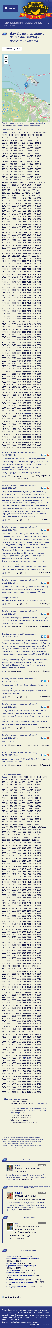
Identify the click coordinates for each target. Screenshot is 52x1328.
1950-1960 (16, 245)
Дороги (12, 1108)
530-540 (13, 159)
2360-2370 (26, 272)
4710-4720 (16, 427)
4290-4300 (36, 398)
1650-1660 (36, 224)
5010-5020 (36, 445)
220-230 (5, 143)
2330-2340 (36, 269)
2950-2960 (16, 311)
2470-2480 (16, 279)
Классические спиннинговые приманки (22, 1259)
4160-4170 (26, 390)
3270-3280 (16, 332)
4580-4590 (6, 419)
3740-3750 (6, 364)
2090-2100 (36, 253)
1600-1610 (26, 222)
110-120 (39, 135)
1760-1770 (26, 232)
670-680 (5, 167)
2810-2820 (36, 300)
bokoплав (19, 1223)
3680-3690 (26, 358)
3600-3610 (26, 353)
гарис (47, 671)
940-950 (21, 180)
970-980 (5, 182)
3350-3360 (16, 337)
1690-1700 (36, 227)
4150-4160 (16, 390)
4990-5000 (16, 445)
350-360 (30, 148)
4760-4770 (26, 429)
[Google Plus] (48, 454)
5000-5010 (26, 445)
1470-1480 (16, 214)
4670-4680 (16, 424)
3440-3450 (26, 343)
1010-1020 (42, 182)
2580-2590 (6, 287)
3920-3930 (26, 374)
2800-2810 (26, 300)
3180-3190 (6, 327)
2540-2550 (6, 285)
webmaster (34, 1327)
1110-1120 (16, 190)
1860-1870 (6, 240)
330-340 (13, 148)
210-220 (38, 140)
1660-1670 (6, 227)
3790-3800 (16, 366)
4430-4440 (16, 408)
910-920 (38, 177)
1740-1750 (6, 232)
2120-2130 (26, 256)
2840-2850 (26, 303)
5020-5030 (6, 448)
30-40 (32, 132)
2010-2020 (36, 248)
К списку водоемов (13, 49)
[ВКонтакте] (42, 454)
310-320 (38, 146)
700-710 (30, 167)
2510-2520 (16, 282)
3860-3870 (6, 371)
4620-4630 (6, 421)
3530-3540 (36, 348)
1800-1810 (26, 235)
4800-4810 (26, 432)
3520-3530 (26, 348)
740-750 (21, 169)
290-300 (21, 146)
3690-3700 (36, 358)
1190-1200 (16, 196)
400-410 (30, 151)
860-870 (38, 175)
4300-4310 (6, 400)
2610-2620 (36, 287)
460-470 (38, 153)
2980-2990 (6, 314)
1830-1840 (16, 237)
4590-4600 (16, 419)
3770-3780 (36, 364)
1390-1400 (16, 209)
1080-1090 (26, 188)
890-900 (21, 177)
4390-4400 (16, 406)
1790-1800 (16, 235)
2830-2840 (16, 303)
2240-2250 (26, 264)
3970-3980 (36, 377)
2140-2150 (6, 258)
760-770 (38, 169)
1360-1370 (26, 206)
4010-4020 (36, 379)
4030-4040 (16, 382)
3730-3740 (36, 361)
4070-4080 (16, 385)
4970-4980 (36, 442)
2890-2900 (36, 306)
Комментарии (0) (16, 476)
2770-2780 (36, 298)
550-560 (30, 159)
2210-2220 (36, 261)
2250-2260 (36, 264)
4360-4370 (26, 403)
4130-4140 (36, 387)
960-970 (38, 180)
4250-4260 (36, 395)
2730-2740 (36, 295)
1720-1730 (26, 230)
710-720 (38, 167)
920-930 (5, 180)
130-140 (13, 138)
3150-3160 (16, 324)
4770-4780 (36, 429)
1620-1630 (6, 224)
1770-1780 (36, 232)
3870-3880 (16, 371)
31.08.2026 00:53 (24, 1256)
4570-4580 (36, 416)
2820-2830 (6, 303)
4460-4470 (6, 411)
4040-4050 (26, 382)
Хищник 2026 (11, 1256)
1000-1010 (32, 182)
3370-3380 (36, 337)
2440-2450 (26, 277)
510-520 (38, 156)
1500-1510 (6, 217)
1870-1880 (16, 240)
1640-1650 (26, 224)
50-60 (45, 132)
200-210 (30, 140)
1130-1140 (35, 190)
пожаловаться (24, 478)
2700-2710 (6, 295)
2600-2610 (26, 287)
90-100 (23, 135)
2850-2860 (36, 303)
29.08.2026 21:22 (27, 1273)
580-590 (13, 161)
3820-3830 (6, 369)
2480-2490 (26, 279)
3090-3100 (36, 319)
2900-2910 (6, 308)
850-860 (30, 175)
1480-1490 (26, 214)
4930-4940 (36, 440)
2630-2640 (16, 290)
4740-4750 (6, 429)
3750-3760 (16, 364)
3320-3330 (26, 335)
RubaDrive (19, 1193)
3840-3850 (26, 369)
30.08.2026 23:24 (13, 1261)
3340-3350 (6, 337)
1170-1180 (36, 193)
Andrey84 (46, 604)
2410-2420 (36, 274)
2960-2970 (26, 311)
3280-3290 (26, 332)
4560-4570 (26, 416)
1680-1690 (26, 227)
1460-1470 (6, 214)
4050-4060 (36, 382)
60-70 (4, 135)
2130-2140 (36, 256)
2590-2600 (16, 287)
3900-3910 (6, 374)
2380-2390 (6, 274)
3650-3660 (36, 356)
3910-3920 (16, 374)
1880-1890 (26, 240)
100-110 (31, 135)
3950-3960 (16, 377)
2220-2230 (6, 264)
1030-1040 (16, 185)
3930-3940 (36, 374)
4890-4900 (36, 437)
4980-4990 (6, 445)
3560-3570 (26, 350)
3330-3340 (36, 335)
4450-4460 (36, 408)
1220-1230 (6, 198)
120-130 (5, 138)
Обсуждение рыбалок (18, 1101)
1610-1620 (36, 222)
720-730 (5, 169)
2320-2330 (26, 269)
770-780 (5, 172)
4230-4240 (16, 395)
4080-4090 (26, 385)
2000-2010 (26, 248)
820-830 (5, 175)
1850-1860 (36, 237)
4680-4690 (26, 424)
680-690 (13, 167)
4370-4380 (36, 403)
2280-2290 (26, 266)
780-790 (13, 172)
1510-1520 (16, 217)
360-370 (38, 148)
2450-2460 (36, 277)
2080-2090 (26, 253)
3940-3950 (6, 377)
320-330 (5, 148)
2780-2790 (6, 300)
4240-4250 (26, 395)
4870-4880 (16, 437)
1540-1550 (6, 219)
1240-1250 (26, 198)
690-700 (21, 167)
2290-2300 (36, 266)
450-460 (30, 153)
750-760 (30, 169)
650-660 (30, 164)
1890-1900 (36, 240)
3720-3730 (26, 361)
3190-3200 (16, 327)
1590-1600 (16, 222)
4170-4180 (36, 390)
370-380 (5, 151)
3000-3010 (26, 314)
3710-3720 (16, 361)
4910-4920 (16, 440)
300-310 (30, 146)
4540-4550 (6, 416)
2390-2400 (16, 274)
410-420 (38, 151)
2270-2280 (16, 266)
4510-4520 (16, 413)
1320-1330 (26, 203)
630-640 (13, 164)
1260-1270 (6, 201)
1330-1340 (36, 203)
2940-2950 (6, 311)
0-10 (14, 132)
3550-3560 (16, 350)
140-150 (21, 138)
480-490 (13, 156)
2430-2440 (16, 277)
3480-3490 (26, 345)
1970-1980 (36, 245)
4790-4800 (16, 432)
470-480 (5, 156)
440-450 (21, 153)
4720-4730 (26, 427)
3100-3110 (6, 321)
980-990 (13, 182)
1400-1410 (26, 209)
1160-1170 (26, 193)
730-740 (13, 169)
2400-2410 (26, 274)
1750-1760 (16, 232)
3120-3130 (26, 321)
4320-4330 (26, 400)
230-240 (13, 143)
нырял (47, 745)
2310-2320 (16, 269)
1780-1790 (6, 235)
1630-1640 (16, 224)
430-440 (13, 153)
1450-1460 (36, 211)
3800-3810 (26, 366)
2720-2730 (26, 295)
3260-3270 (6, 332)
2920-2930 (26, 308)
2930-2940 (36, 308)
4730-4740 (36, 427)
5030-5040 (16, 448)
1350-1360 (16, 206)
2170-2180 (36, 258)
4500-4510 (6, 413)
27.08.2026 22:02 (35, 1287)
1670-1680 (16, 227)
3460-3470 (6, 345)
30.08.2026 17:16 (27, 1270)
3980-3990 (6, 379)
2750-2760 (16, 298)
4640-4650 (26, 421)
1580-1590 (6, 222)
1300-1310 (6, 203)
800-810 (30, 172)
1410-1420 (36, 209)
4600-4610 (26, 419)
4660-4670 (6, 424)
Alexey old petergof (42, 476)
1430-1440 (16, 211)
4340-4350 (6, 403)
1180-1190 (6, 196)
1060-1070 (6, 188)
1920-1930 (26, 243)
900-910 (30, 177)
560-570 (38, 159)
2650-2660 (36, 290)
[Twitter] (45, 454)
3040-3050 (26, 316)
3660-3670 (6, 358)
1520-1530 (26, 217)
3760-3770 (26, 364)
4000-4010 (26, 379)
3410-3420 (36, 340)
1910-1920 (16, 243)
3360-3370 (26, 337)
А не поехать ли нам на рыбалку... (23, 1104)
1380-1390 (6, 209)
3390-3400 (16, 340)
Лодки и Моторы (13, 1270)
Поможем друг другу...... (16, 1280)
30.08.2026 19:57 (13, 1268)
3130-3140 (36, 321)
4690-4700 (36, 424)
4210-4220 (36, 392)
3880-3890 (26, 371)
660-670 (38, 164)
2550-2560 (16, 285)
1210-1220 (36, 196)
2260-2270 (6, 266)
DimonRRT (45, 573)
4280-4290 (26, 398)
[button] (26, 85)
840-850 (21, 175)
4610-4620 (36, 419)
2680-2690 (26, 293)
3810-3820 (36, 366)
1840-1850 (26, 237)
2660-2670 (6, 293)
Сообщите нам (7, 125)
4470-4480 (16, 411)
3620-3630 (6, 356)
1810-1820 (36, 235)
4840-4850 (26, 434)
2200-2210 (26, 261)
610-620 (38, 161)
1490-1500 (36, 214)
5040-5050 (26, 448)
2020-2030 (6, 251)
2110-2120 (16, 256)
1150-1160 (16, 193)
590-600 (21, 161)
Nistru (17, 1165)
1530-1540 (36, 217)
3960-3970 (26, 377)
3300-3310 (6, 335)
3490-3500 (36, 345)
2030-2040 (16, 251)
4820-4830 (6, 434)
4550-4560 (16, 416)
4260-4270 (6, 398)
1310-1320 (16, 203)
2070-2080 (16, 253)
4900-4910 (6, 440)
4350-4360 (16, 403)
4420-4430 (6, 408)
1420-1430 (6, 211)
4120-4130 (26, 387)
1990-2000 (16, 248)
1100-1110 (6, 190)
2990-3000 (16, 314)
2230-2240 (16, 264)
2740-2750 (6, 298)
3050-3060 (36, 316)
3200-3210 (26, 327)
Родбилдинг (11, 1263)
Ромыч (47, 520)
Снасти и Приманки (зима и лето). (20, 1275)
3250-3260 (36, 329)
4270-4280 (16, 398)
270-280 (5, 146)
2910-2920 (16, 308)
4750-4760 (16, 429)
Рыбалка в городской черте (20, 1118)
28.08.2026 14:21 (33, 1280)
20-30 (26, 132)
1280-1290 (26, 201)
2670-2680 (16, 293)
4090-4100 (36, 385)
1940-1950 (6, 245)
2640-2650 (26, 290)
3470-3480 (16, 345)
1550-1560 (16, 219)
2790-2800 (16, 300)
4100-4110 (6, 387)
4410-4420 (36, 406)
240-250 (21, 143)
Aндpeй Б (46, 626)
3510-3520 (16, 348)
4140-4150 (6, 390)
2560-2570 (26, 285)
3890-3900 (36, 371)
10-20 (20, 132)
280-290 (13, 146)
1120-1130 (25, 190)
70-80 (10, 135)
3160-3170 (26, 324)
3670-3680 (16, 358)
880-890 (13, 177)
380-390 (13, 151)
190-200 (21, 140)
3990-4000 (16, 379)
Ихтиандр (46, 697)
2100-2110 (6, 256)
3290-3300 (36, 332)
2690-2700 (36, 293)
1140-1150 (6, 193)
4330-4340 (36, 400)
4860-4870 (6, 437)
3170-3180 (36, 324)
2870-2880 (16, 306)
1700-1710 (6, 230)
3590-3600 (16, 353)
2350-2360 (16, 272)
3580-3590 (6, 353)
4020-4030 (6, 382)
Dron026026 (45, 728)
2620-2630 (6, 290)
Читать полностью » (24, 1180)
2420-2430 (6, 277)
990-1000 (22, 182)
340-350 (21, 148)
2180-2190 (6, 261)
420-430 (5, 153)
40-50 (38, 132)
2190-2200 (16, 261)
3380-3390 (6, 340)
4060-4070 (6, 385)
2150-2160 (16, 258)
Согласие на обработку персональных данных (20, 1322)
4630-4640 (16, 421)
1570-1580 (36, 219)
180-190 (13, 140)
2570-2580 (36, 285)
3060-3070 (6, 319)
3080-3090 (26, 319)
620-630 (5, 164)
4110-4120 (16, 387)
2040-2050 (26, 251)
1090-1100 (36, 188)
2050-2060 (36, 251)
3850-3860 (36, 369)
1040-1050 (26, 185)
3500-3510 (6, 348)
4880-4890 (26, 437)
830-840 (13, 175)
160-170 (38, 138)
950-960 (30, 180)
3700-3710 (6, 361)
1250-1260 (36, 198)
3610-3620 (36, 353)
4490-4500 (36, 411)
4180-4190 (6, 392)
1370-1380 (36, 206)
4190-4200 (16, 392)
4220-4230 (6, 395)
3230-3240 (16, 329)
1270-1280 (16, 201)
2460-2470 (6, 279)
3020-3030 (6, 316)
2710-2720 (16, 295)
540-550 (21, 159)
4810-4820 (36, 432)
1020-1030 (6, 185)
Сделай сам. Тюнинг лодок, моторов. (21, 1266)
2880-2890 (26, 306)
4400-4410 (26, 406)
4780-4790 (6, 432)
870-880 (5, 177)
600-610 (30, 161)
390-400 (21, 151)
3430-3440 (16, 343)
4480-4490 (26, 411)
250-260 (30, 143)
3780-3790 (6, 366)
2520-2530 (26, 282)
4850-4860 (36, 434)
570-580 (5, 161)
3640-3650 (26, 356)
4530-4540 (36, 413)
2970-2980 (36, 311)
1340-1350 (6, 206)
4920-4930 (26, 440)
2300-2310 (6, 269)
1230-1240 (16, 198)
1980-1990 (6, 248)
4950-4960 (16, 442)
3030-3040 (16, 316)
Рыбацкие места (16, 1111)
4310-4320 (16, 400)
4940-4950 (6, 442)
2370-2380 (36, 272)
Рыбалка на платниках (19, 1120)
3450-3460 (36, 343)
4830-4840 (16, 434)
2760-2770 (26, 298)
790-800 (21, 172)
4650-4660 (36, 421)
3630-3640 (16, 356)
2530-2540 (36, 282)
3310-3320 (16, 335)
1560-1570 (26, 219)
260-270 (38, 143)
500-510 (30, 156)
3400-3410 (26, 340)
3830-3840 (16, 369)
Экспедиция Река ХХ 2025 (17, 1287)
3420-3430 (6, 343)
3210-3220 (36, 327)
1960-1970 (26, 245)
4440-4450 (26, 408)
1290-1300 (36, 201)
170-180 (5, 140)
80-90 (17, 135)
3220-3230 (6, 329)
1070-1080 (16, 188)
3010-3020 (36, 314)
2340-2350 (6, 272)
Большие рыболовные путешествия (24, 1122)
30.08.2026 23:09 (24, 1263)
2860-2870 (6, 306)
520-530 (5, 159)
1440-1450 (26, 211)
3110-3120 (16, 321)
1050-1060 (36, 185)
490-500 (21, 156)
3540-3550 (6, 350)
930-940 (13, 180)
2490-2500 (36, 279)
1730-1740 (36, 230)
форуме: (24, 1099)
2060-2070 (6, 253)
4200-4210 (26, 392)
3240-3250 (26, 329)
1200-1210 (26, 196)
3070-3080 (16, 319)
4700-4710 (6, 427)
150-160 (30, 138)
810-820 (38, 172)
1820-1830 (6, 237)
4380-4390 (6, 406)
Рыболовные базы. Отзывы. (21, 1115)
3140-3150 (6, 324)
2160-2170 (26, 258)
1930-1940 (36, 243)
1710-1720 (16, 230)
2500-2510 (6, 282)
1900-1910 (6, 243)
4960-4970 (26, 442)
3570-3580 (36, 350)
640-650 (21, 164)
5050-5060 (36, 448)
